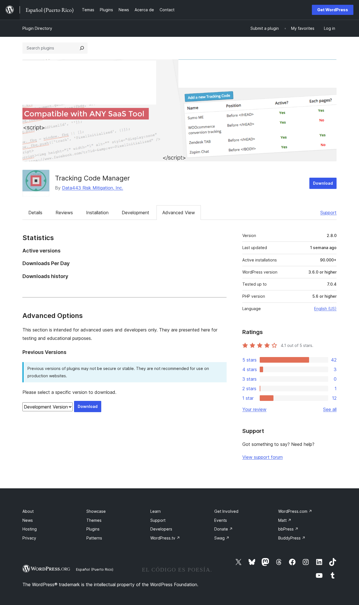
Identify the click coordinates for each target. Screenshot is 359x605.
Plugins (93, 529)
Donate (223, 529)
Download (323, 183)
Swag (221, 538)
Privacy (29, 538)
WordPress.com (295, 511)
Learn (155, 511)
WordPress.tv (165, 538)
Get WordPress (332, 9)
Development (135, 212)
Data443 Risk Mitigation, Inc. (92, 188)
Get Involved (226, 511)
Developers (161, 529)
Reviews (64, 212)
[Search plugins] (82, 48)
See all (330, 409)
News (27, 520)
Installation (97, 212)
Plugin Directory (37, 28)
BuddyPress (291, 538)
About (28, 511)
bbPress (288, 529)
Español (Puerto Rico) (94, 569)
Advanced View (178, 212)
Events (220, 520)
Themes (94, 520)
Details (35, 212)
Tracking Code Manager (92, 178)
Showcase (96, 511)
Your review (254, 409)
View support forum (262, 457)
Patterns (94, 538)
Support (328, 212)
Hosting (29, 529)
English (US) (325, 308)
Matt (284, 520)
